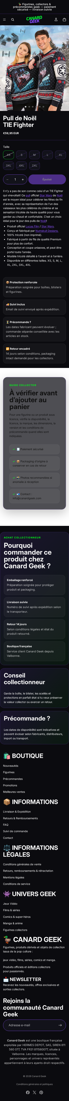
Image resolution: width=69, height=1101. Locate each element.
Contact (8, 837)
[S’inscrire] (60, 1025)
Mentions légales (13, 877)
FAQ (5, 824)
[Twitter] (34, 1092)
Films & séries (11, 910)
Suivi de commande (15, 831)
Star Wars (46, 195)
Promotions (10, 785)
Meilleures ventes (14, 791)
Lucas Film (32, 226)
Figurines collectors (15, 929)
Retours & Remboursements (20, 818)
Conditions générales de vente (22, 864)
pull (28, 195)
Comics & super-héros (16, 916)
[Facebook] (27, 1092)
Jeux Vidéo (10, 903)
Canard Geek (39, 1076)
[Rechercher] (12, 19)
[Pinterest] (41, 1092)
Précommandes (13, 778)
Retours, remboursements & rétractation (28, 870)
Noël (59, 195)
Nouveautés (10, 765)
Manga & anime (13, 923)
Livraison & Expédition (17, 811)
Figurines (8, 772)
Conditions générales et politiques (34, 1084)
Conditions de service (16, 883)
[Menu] (4, 19)
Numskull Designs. (46, 230)
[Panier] (64, 19)
